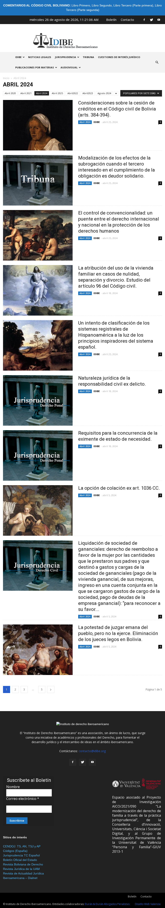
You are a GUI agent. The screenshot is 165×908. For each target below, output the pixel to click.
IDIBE (18, 57)
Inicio (6, 78)
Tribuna (88, 57)
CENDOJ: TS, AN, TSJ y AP (21, 846)
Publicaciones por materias (34, 67)
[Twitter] (151, 20)
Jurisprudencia (65, 57)
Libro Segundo (102, 5)
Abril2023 (87, 93)
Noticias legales (39, 57)
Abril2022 (72, 93)
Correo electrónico (22, 798)
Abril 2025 (57, 93)
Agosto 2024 (104, 93)
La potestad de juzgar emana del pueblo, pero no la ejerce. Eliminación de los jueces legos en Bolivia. (118, 633)
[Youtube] (159, 20)
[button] (157, 62)
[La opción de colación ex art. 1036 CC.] (38, 510)
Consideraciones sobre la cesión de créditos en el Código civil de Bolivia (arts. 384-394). (117, 109)
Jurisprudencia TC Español (21, 855)
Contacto (127, 19)
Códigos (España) (15, 851)
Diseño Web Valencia (147, 904)
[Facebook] (144, 20)
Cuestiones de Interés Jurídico (119, 57)
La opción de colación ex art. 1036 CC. (119, 488)
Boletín (111, 19)
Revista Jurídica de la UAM (21, 869)
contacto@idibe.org (92, 751)
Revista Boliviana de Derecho (23, 864)
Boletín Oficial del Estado (20, 860)
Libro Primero (81, 5)
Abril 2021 (26, 93)
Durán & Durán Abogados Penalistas (107, 904)
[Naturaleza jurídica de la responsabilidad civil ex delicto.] (38, 400)
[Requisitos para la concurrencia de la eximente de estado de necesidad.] (38, 455)
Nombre (13, 786)
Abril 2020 (10, 93)
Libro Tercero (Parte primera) (133, 5)
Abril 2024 (41, 93)
